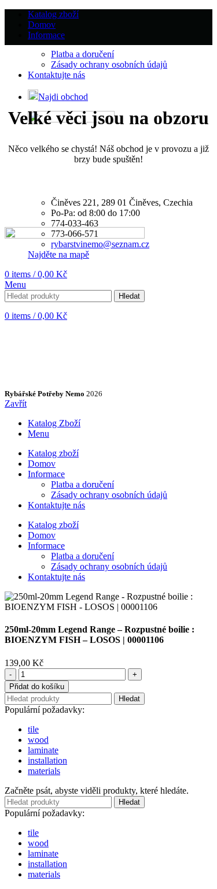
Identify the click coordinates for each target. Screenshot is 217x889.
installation (47, 760)
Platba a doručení (82, 54)
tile (33, 729)
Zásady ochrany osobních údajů (109, 64)
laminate (43, 750)
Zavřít (16, 403)
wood (38, 740)
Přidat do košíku (36, 686)
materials (44, 771)
